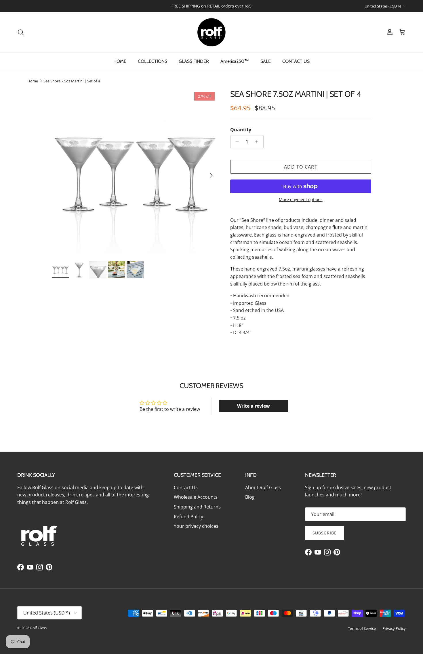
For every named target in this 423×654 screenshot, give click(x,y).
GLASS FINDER (194, 61)
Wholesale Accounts (196, 497)
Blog (250, 497)
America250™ (234, 61)
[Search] (20, 32)
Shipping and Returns (197, 507)
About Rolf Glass (263, 487)
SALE (265, 61)
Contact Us (186, 487)
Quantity (240, 129)
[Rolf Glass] (211, 32)
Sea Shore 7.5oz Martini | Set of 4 (71, 81)
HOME (119, 61)
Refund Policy (188, 516)
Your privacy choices (196, 526)
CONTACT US (296, 61)
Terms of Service (362, 628)
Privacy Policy (394, 628)
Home (32, 81)
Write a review (253, 406)
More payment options (301, 199)
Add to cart (300, 167)
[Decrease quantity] (235, 141)
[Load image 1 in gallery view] (135, 172)
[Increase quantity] (258, 141)
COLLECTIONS (152, 61)
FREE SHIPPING (186, 6)
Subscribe (325, 533)
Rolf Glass (38, 627)
